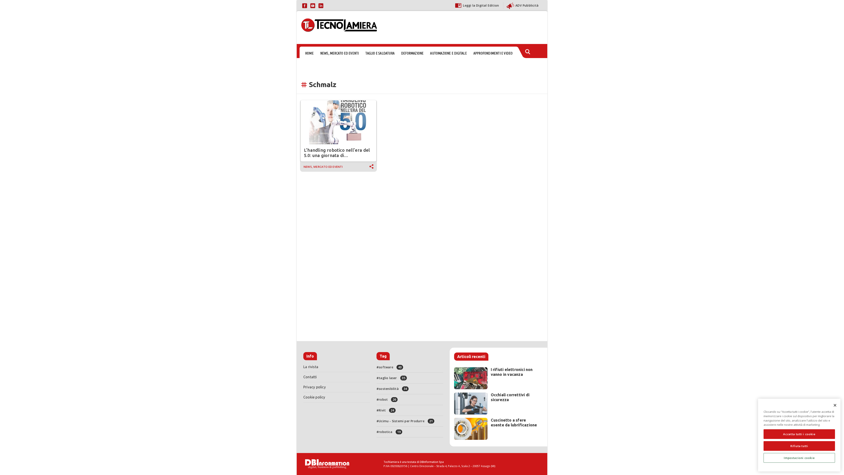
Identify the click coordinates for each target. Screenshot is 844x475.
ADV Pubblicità (526, 5)
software (390, 367)
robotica (390, 432)
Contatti (310, 377)
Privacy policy (314, 387)
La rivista (310, 367)
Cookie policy (314, 397)
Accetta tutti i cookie (799, 434)
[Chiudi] (835, 405)
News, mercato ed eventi (323, 167)
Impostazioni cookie (799, 458)
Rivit (386, 410)
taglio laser (392, 378)
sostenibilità (393, 389)
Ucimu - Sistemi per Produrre (406, 421)
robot (387, 399)
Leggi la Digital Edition (481, 5)
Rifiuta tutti (799, 446)
